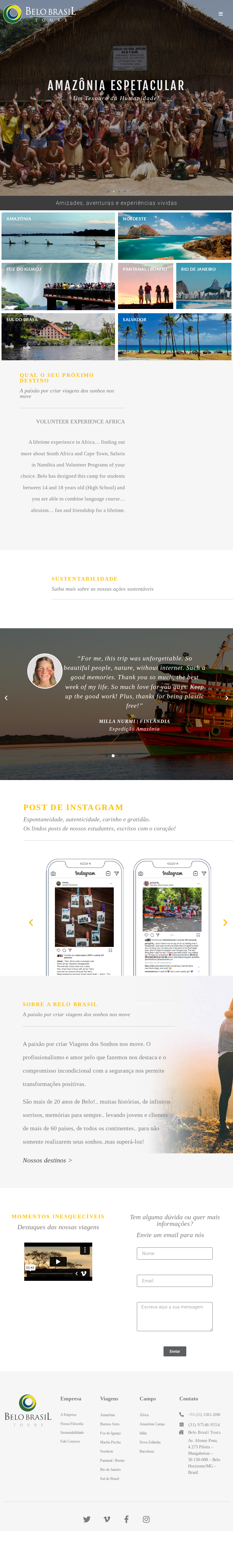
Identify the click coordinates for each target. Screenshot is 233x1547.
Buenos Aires (110, 1424)
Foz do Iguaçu (23, 269)
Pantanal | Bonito (145, 269)
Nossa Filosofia (71, 1424)
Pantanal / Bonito (112, 1460)
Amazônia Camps (152, 1424)
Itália (143, 1433)
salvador (134, 319)
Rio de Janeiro (198, 269)
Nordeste (134, 218)
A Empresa (68, 1415)
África (144, 1415)
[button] (108, 191)
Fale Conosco (70, 1441)
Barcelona (147, 1451)
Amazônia (18, 218)
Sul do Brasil (22, 319)
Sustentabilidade (72, 1432)
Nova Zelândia (150, 1442)
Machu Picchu (110, 1442)
